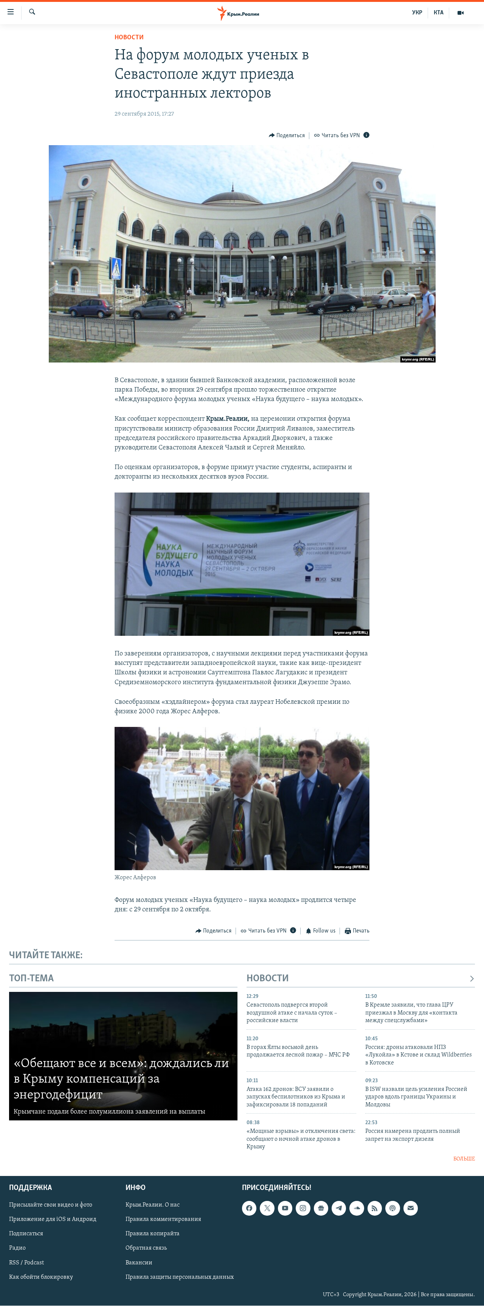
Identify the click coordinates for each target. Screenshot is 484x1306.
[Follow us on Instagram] (303, 1208)
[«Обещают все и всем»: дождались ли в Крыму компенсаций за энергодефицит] (123, 1056)
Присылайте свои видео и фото (50, 1205)
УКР (417, 13)
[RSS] (375, 1208)
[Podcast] (392, 1208)
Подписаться (26, 1234)
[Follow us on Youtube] (285, 1208)
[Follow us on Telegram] (339, 1208)
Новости (129, 37)
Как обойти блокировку (41, 1277)
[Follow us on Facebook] (249, 1208)
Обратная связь (146, 1249)
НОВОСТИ (268, 979)
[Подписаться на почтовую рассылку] (410, 1208)
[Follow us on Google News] (321, 1208)
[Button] (287, 136)
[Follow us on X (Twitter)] (267, 1208)
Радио (17, 1249)
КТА (439, 13)
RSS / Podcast (26, 1263)
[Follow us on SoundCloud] (356, 1208)
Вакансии (139, 1263)
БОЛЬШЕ (464, 1159)
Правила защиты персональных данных (180, 1277)
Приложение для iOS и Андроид (52, 1219)
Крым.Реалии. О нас (153, 1205)
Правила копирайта (153, 1234)
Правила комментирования (163, 1219)
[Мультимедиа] (460, 13)
